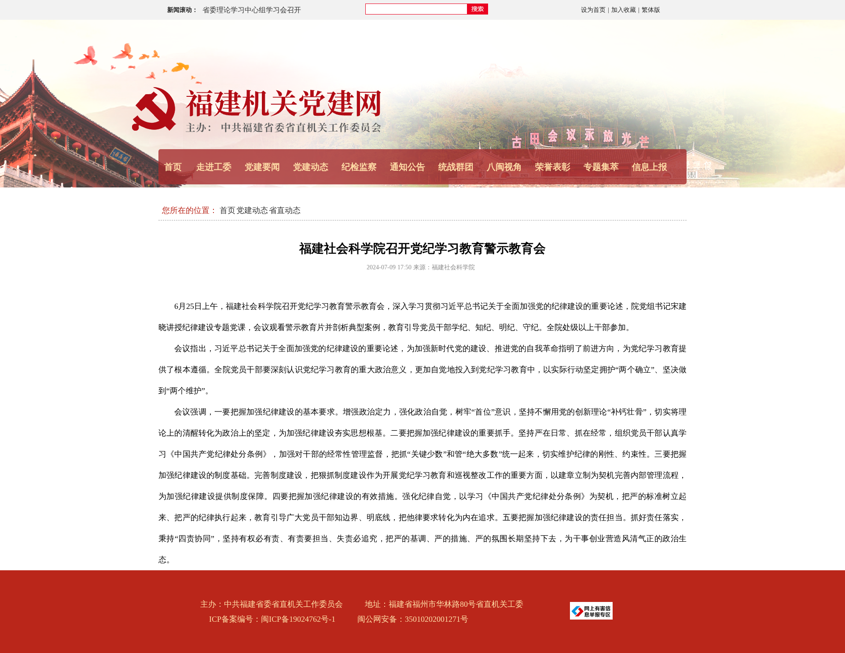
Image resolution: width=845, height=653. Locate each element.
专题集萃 (601, 167)
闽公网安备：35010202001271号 (412, 619)
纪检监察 (359, 167)
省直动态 (285, 210)
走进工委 (213, 167)
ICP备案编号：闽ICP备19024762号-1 (272, 619)
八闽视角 (504, 167)
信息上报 (649, 167)
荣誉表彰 (552, 167)
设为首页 (593, 10)
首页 (173, 167)
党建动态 (252, 210)
